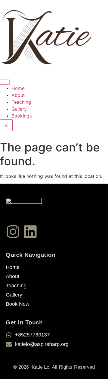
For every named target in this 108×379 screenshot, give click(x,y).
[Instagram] (13, 231)
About (18, 95)
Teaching (21, 102)
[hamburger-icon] (5, 82)
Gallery (19, 109)
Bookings (22, 116)
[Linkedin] (30, 231)
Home (18, 88)
